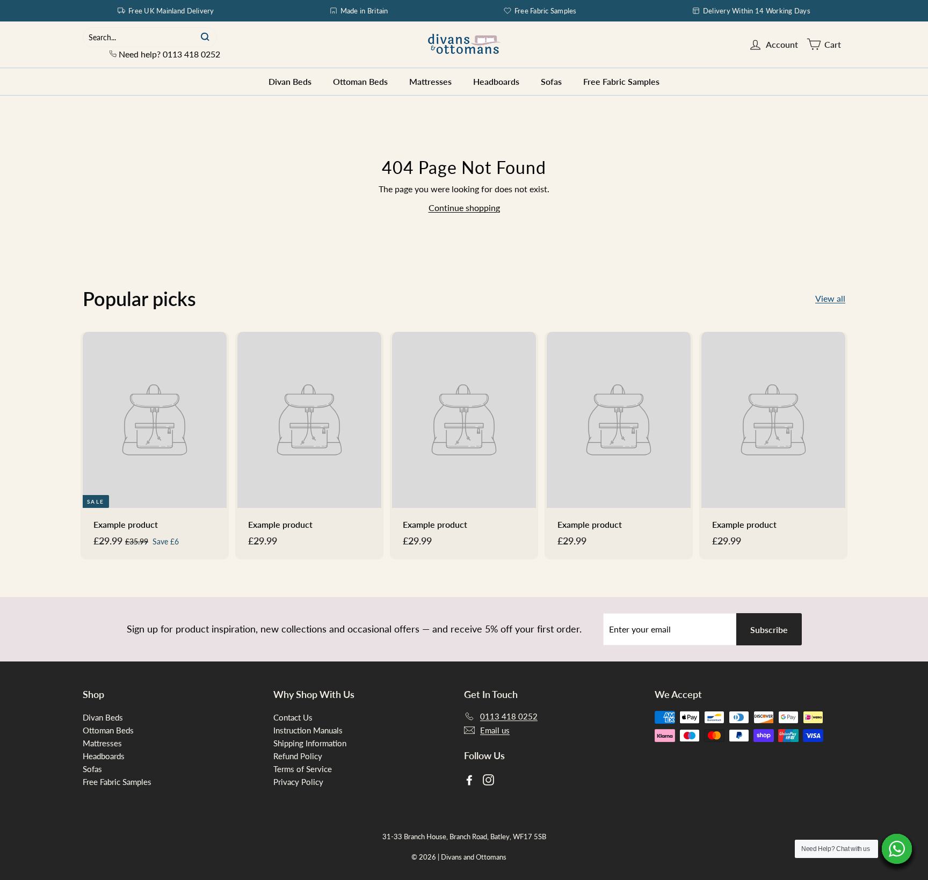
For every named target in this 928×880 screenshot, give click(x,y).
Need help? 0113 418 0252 (168, 54)
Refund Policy (297, 756)
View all (830, 298)
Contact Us (293, 717)
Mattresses (430, 81)
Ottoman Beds (360, 81)
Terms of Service (302, 769)
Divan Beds (290, 81)
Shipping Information (309, 743)
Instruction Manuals (308, 730)
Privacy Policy (298, 782)
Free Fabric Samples (545, 10)
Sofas (551, 81)
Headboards (496, 81)
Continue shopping (464, 207)
